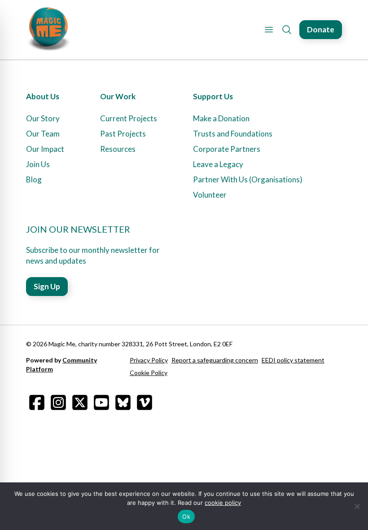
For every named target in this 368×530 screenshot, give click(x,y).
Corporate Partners (226, 149)
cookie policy (223, 502)
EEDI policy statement (293, 360)
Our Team (43, 133)
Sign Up (47, 286)
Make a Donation (221, 118)
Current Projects (128, 118)
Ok (186, 516)
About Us (42, 96)
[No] (356, 506)
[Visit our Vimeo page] (144, 402)
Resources (118, 149)
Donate (320, 29)
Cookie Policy (148, 372)
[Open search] (286, 29)
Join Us (38, 164)
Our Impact (45, 149)
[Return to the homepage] (48, 29)
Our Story (43, 118)
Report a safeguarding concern (214, 360)
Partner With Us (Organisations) (247, 179)
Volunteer (210, 194)
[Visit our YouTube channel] (101, 402)
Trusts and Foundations (232, 133)
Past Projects (123, 133)
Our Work (118, 96)
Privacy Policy (149, 360)
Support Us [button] (213, 96)
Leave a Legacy (218, 164)
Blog (34, 179)
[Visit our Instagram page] (58, 402)
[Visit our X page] (80, 402)
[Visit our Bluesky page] (123, 402)
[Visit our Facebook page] (37, 402)
